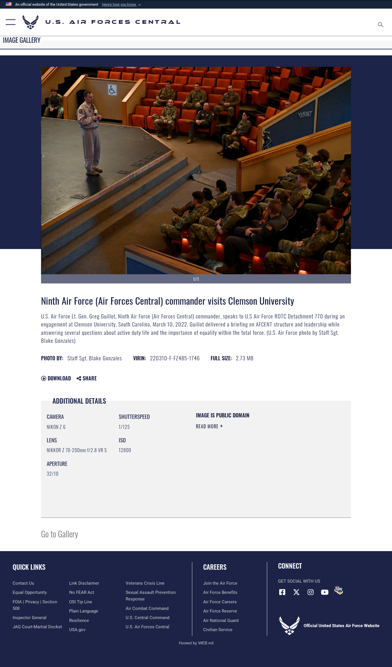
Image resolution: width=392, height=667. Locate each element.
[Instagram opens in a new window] (310, 592)
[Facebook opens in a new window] (282, 592)
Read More (208, 426)
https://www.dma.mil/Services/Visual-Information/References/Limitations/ (263, 471)
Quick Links (29, 567)
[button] (122, 4)
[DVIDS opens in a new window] (338, 590)
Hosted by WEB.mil (196, 643)
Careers (214, 567)
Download (58, 378)
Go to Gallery (59, 533)
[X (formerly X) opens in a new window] (296, 592)
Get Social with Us (299, 581)
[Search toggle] (382, 22)
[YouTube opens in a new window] (324, 592)
